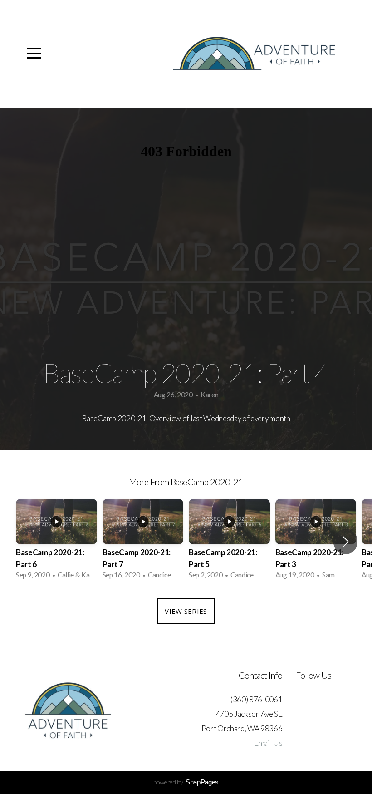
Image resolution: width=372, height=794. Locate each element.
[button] (345, 542)
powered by (186, 782)
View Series (186, 611)
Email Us (268, 743)
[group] (56, 542)
